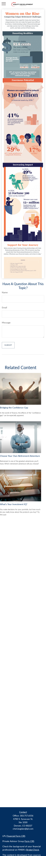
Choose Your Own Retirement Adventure (20, 456)
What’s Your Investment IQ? (13, 504)
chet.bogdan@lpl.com (23, 829)
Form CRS (29, 841)
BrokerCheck (32, 850)
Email (4, 308)
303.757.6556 (26, 816)
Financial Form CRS (16, 836)
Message (6, 323)
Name (5, 293)
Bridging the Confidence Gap (14, 408)
